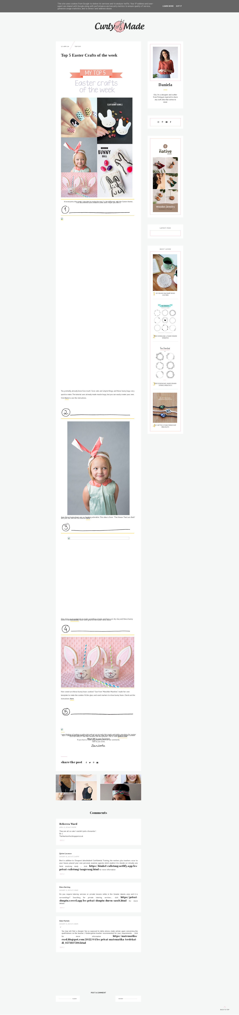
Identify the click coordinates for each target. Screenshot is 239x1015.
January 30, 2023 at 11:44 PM (69, 857)
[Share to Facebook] (86, 762)
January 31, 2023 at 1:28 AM (68, 890)
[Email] (97, 762)
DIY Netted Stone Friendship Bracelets (165, 426)
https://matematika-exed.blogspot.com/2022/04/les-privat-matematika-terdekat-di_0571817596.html (100, 939)
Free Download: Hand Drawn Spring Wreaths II (165, 384)
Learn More (168, 6)
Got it (179, 6)
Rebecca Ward (68, 824)
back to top (224, 1010)
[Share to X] (90, 762)
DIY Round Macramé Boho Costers (165, 294)
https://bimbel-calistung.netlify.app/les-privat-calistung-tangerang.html (98, 867)
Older (75, 999)
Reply (62, 840)
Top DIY (78, 46)
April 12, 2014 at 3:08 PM (67, 827)
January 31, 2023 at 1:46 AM (68, 924)
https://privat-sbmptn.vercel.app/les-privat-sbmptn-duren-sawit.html (98, 898)
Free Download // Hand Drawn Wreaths (165, 337)
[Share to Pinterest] (94, 762)
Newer (121, 999)
